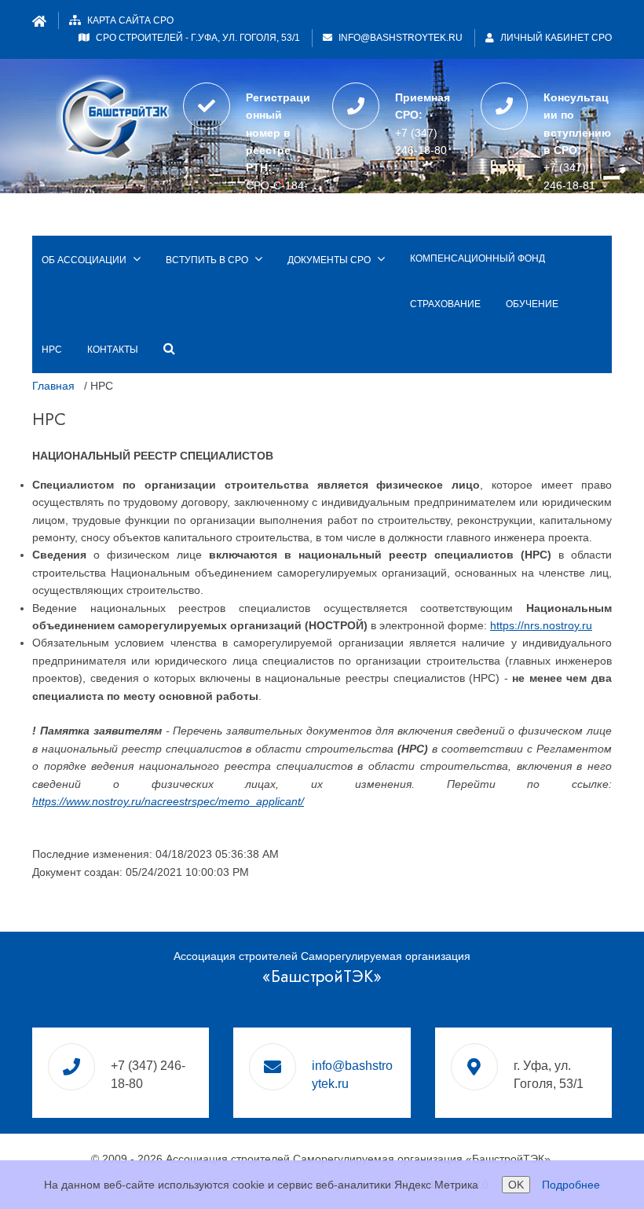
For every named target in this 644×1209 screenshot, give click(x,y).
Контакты (112, 349)
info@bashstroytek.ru (400, 37)
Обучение (532, 304)
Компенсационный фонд (477, 258)
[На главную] (111, 117)
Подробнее (571, 1184)
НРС (52, 349)
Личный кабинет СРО (555, 37)
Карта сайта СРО (130, 20)
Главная (53, 385)
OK (516, 1184)
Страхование (445, 304)
